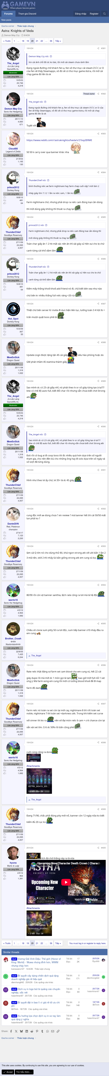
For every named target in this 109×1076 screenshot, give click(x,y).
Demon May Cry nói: (39, 56)
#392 (103, 508)
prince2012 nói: (36, 225)
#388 (103, 342)
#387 (103, 303)
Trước (8, 40)
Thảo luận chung (42, 968)
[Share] (98, 48)
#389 (103, 381)
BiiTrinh (14, 1008)
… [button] (18, 40)
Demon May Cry (12, 35)
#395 (103, 623)
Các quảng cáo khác (43, 982)
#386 (103, 258)
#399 (103, 809)
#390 (103, 426)
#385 (103, 217)
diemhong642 (17, 982)
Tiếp (57, 40)
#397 (103, 703)
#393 (103, 546)
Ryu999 (95, 961)
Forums (8, 13)
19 (28, 40)
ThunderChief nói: (37, 180)
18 (23, 40)
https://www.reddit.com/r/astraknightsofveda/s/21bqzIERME (59, 140)
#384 (103, 172)
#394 (103, 584)
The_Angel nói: (36, 101)
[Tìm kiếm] (104, 14)
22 (42, 40)
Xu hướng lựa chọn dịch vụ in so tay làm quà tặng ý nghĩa (36, 1017)
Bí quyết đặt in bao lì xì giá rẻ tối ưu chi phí (35, 1003)
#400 (103, 847)
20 (32, 40)
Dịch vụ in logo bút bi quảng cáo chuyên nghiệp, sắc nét (35, 990)
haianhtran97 (17, 995)
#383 (103, 133)
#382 (103, 93)
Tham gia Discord (27, 13)
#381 (103, 48)
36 (51, 40)
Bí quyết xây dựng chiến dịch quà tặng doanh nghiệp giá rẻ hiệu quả (34, 977)
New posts (6, 19)
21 (37, 40)
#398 (103, 742)
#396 (103, 665)
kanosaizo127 (17, 968)
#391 (103, 469)
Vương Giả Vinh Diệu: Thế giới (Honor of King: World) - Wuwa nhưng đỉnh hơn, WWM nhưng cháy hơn (36, 962)
